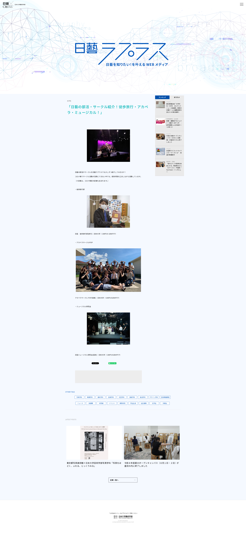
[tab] (162, 97)
